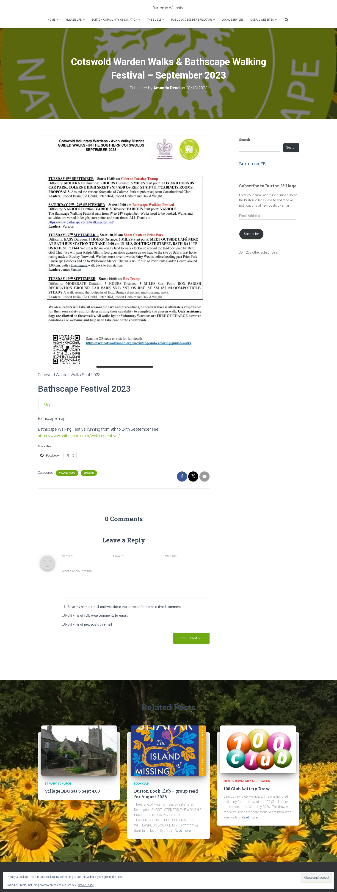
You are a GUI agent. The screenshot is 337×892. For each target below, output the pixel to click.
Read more (183, 830)
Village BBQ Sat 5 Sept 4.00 (72, 791)
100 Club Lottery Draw (247, 788)
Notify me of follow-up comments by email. (96, 615)
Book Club (141, 783)
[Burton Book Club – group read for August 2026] (168, 750)
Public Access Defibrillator (192, 19)
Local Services (232, 19)
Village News (67, 473)
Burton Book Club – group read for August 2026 (166, 793)
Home (52, 19)
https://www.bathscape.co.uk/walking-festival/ (79, 435)
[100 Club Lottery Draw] (258, 749)
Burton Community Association (114, 19)
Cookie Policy (86, 885)
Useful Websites (262, 19)
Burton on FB (252, 163)
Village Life (73, 19)
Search (244, 140)
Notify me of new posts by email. (89, 624)
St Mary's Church (58, 783)
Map (48, 404)
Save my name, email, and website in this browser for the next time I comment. (125, 607)
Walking (89, 473)
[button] (57, 19)
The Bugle (154, 19)
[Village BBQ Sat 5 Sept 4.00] (79, 750)
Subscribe (251, 234)
